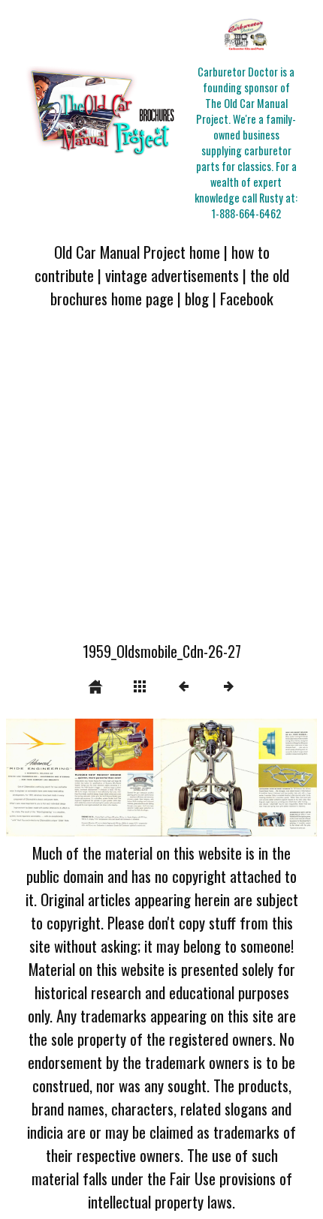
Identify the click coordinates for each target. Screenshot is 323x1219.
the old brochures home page (169, 286)
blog (197, 298)
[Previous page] (68, 778)
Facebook (246, 298)
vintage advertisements (172, 275)
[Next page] (224, 778)
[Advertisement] (161, 483)
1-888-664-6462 (246, 213)
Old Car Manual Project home (137, 251)
